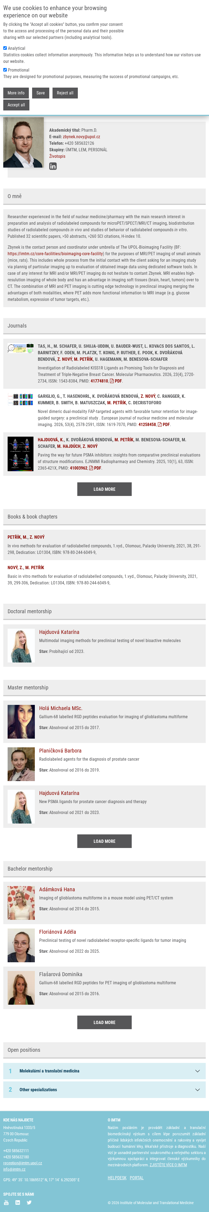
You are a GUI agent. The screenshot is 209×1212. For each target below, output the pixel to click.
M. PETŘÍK (83, 359)
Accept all (16, 104)
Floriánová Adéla (57, 932)
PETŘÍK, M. (17, 537)
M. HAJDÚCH (69, 446)
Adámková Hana (57, 889)
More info (16, 92)
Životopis (57, 156)
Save (40, 92)
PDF (118, 381)
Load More (104, 489)
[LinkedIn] (53, 166)
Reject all (65, 92)
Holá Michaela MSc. (60, 708)
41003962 (78, 468)
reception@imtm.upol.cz (22, 1163)
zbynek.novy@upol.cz (81, 136)
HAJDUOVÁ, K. (51, 439)
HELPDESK (117, 1177)
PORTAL (137, 1177)
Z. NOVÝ (64, 359)
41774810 (99, 381)
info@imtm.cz (14, 1169)
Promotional (18, 70)
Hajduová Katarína (59, 632)
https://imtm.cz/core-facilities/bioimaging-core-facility (55, 253)
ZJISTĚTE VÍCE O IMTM (168, 1164)
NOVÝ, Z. (15, 567)
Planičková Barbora (60, 750)
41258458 (147, 424)
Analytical (16, 48)
